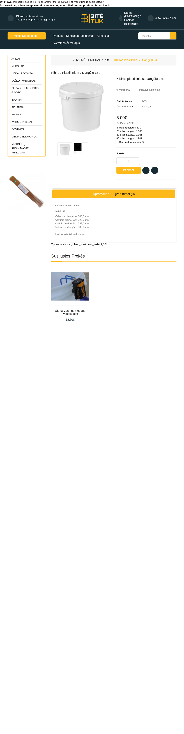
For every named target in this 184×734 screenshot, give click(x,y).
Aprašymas (101, 194)
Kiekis (120, 153)
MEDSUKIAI (18, 66)
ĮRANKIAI (17, 99)
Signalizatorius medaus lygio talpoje (70, 312)
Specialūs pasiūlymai (80, 35)
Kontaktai (103, 35)
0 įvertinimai (123, 89)
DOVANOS (18, 129)
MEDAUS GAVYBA (22, 73)
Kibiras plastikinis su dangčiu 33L (136, 60)
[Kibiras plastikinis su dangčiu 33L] (65, 149)
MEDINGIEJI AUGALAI (24, 136)
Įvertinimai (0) (125, 194)
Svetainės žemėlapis (66, 43)
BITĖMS (16, 114)
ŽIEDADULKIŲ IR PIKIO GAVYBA (25, 90)
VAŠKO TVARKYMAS (24, 80)
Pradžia (58, 35)
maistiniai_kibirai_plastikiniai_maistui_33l (83, 244)
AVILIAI (16, 58)
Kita (107, 60)
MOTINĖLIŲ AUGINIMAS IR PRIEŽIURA (20, 148)
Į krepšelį (128, 170)
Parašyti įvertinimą (149, 89)
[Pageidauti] (146, 170)
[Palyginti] (154, 170)
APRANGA (18, 107)
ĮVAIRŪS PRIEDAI (22, 121)
